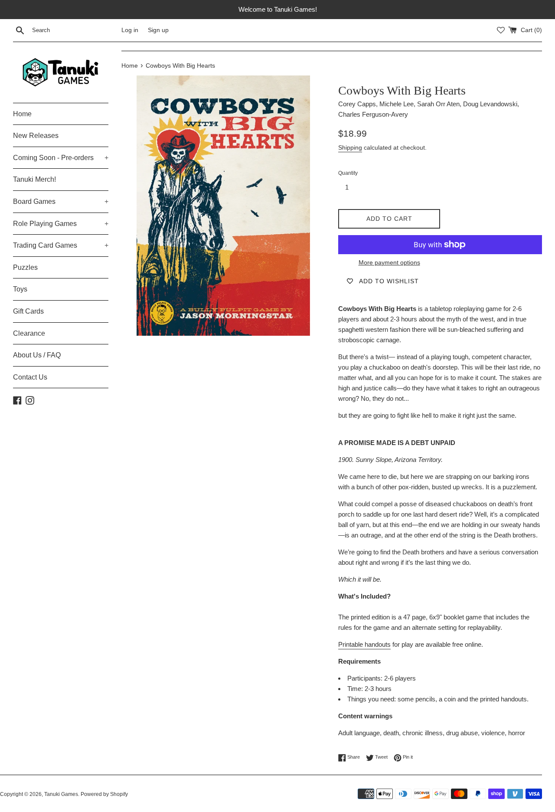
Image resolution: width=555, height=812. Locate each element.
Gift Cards (28, 311)
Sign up (158, 30)
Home (22, 114)
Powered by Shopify (104, 794)
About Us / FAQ (37, 355)
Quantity (348, 173)
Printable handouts (364, 644)
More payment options (389, 262)
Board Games (60, 201)
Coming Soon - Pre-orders (60, 157)
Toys (20, 289)
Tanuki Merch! (34, 179)
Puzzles (25, 267)
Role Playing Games (60, 223)
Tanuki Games (61, 794)
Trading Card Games (60, 245)
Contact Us (30, 377)
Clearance (29, 333)
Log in (129, 30)
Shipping (350, 147)
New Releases (36, 135)
